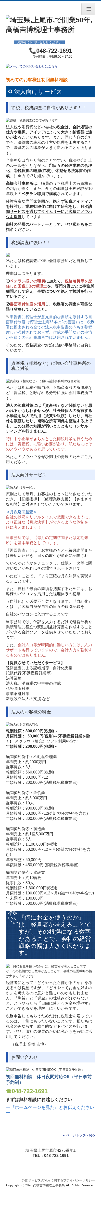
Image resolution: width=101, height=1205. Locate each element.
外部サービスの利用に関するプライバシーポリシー (58, 1180)
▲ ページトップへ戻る (78, 1135)
